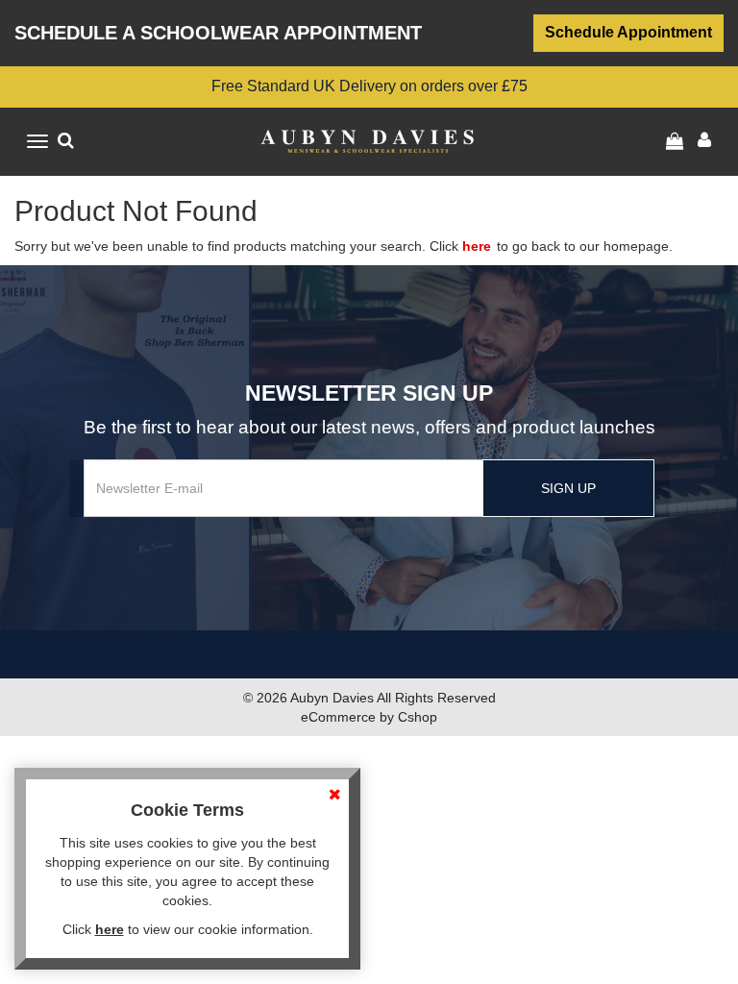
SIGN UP (568, 488)
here (476, 246)
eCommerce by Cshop (369, 717)
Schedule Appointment (628, 32)
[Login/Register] (677, 141)
